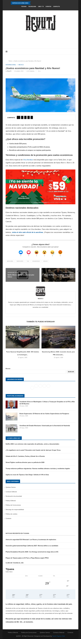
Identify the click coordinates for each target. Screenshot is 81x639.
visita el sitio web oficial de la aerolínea (27, 232)
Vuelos (45, 261)
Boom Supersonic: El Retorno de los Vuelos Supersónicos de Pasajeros (44, 413)
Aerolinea (10, 261)
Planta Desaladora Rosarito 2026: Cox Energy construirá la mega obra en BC (32, 552)
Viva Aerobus (28, 160)
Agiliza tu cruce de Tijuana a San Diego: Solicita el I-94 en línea (27, 474)
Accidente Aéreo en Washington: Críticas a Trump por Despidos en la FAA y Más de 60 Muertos (47, 403)
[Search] (74, 52)
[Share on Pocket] (32, 117)
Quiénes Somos (11, 487)
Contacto (56, 6)
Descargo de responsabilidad (15, 509)
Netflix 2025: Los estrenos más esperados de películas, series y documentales (32, 444)
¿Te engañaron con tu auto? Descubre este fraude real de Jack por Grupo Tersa (33, 450)
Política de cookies (11, 514)
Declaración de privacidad (14, 496)
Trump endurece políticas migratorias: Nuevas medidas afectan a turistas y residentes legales (38, 468)
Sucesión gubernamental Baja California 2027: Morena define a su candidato (32, 545)
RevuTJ (9, 71)
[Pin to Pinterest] (25, 117)
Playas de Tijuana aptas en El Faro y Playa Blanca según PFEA (27, 558)
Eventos (48, 6)
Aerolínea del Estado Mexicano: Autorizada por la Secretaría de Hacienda (44, 425)
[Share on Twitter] (22, 117)
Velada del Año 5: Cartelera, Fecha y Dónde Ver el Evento (25, 456)
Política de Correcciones (13, 505)
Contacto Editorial (11, 491)
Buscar (8, 368)
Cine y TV (41, 6)
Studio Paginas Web (58, 636)
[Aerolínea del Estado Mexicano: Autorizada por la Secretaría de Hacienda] (11, 428)
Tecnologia (32, 6)
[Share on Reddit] (28, 117)
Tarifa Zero (19, 261)
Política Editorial (11, 500)
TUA (28, 261)
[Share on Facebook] (18, 117)
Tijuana (23, 6)
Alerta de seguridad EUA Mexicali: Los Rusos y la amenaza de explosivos (31, 539)
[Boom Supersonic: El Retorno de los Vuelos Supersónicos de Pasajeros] (11, 416)
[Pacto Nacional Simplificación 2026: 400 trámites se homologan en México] (23, 337)
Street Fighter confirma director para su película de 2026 (25, 462)
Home (10, 61)
